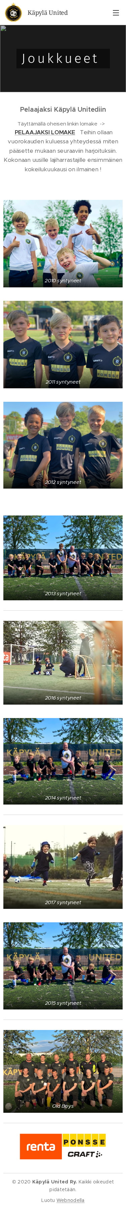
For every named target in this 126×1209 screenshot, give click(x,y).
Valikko (116, 12)
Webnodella (70, 1200)
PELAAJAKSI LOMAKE (45, 132)
